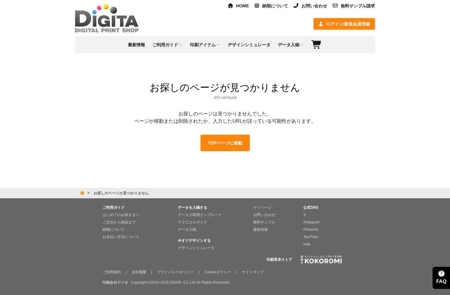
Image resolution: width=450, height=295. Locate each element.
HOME (242, 5)
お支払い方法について (121, 237)
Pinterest (310, 229)
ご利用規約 (112, 272)
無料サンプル (264, 222)
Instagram (311, 222)
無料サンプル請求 (358, 5)
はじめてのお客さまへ (121, 215)
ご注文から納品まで (119, 222)
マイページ (262, 207)
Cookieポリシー (217, 272)
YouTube (310, 237)
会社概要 (139, 272)
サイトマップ (253, 272)
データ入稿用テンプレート (200, 215)
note (307, 244)
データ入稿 (187, 229)
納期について (275, 5)
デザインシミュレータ (196, 248)
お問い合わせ (314, 5)
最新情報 (260, 229)
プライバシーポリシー (175, 272)
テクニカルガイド (192, 222)
